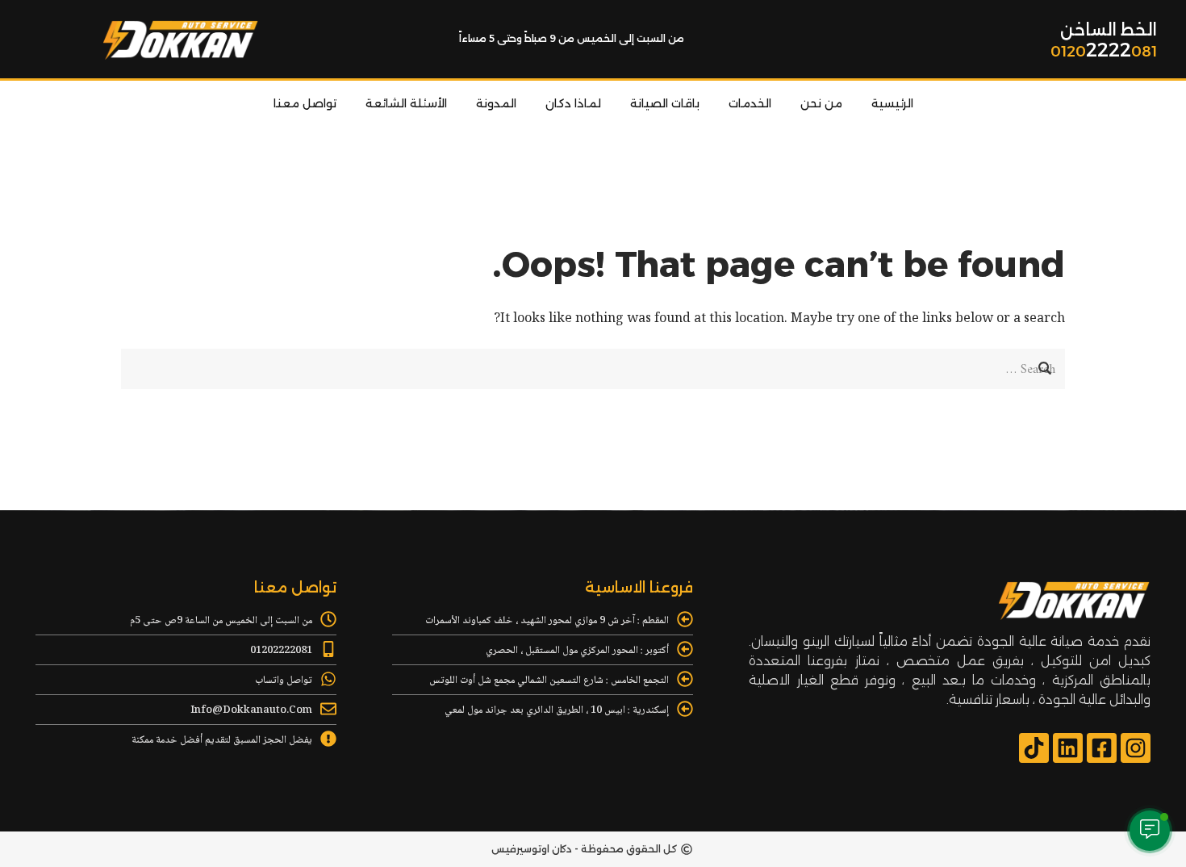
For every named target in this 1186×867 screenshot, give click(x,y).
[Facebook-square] (1102, 748)
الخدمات (750, 103)
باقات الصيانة (664, 103)
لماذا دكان (573, 103)
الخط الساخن (1108, 30)
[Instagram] (1136, 748)
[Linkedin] (1068, 748)
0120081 (1103, 52)
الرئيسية (892, 103)
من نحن (821, 103)
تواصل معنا (305, 103)
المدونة (496, 103)
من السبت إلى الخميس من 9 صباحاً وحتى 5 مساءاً (571, 38)
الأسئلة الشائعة (406, 103)
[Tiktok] (1034, 748)
